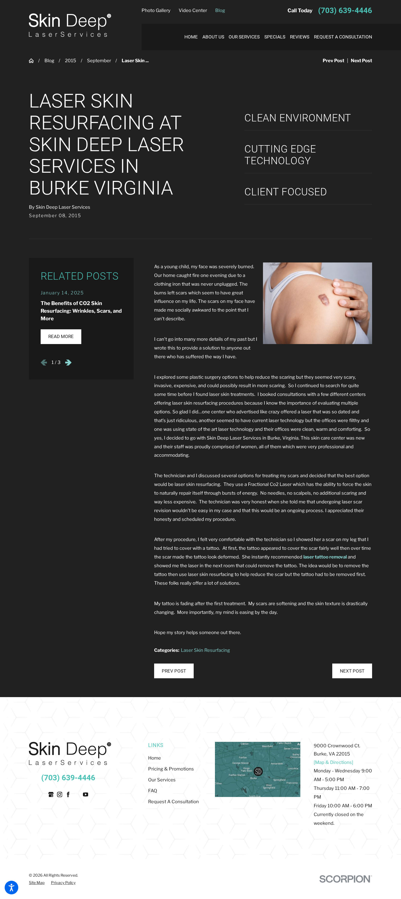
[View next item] (68, 362)
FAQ (152, 790)
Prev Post (174, 671)
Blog (220, 10)
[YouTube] (85, 794)
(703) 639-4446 (345, 10)
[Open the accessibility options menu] (11, 887)
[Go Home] (33, 60)
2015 (70, 60)
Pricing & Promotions (171, 769)
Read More (61, 336)
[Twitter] (77, 794)
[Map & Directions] (333, 762)
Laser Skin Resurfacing (205, 650)
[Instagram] (59, 794)
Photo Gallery (156, 10)
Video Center (193, 10)
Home (154, 758)
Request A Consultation (173, 801)
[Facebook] (68, 794)
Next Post (352, 671)
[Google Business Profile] (51, 794)
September (99, 60)
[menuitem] (189, 37)
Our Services (162, 779)
